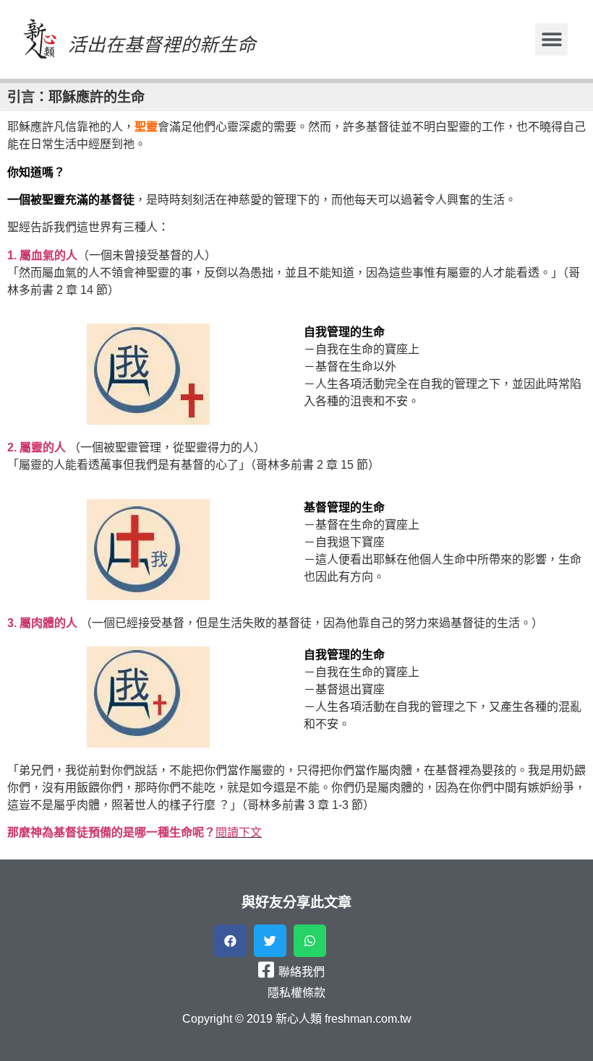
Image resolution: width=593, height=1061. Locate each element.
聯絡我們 (301, 972)
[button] (551, 39)
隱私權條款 (296, 993)
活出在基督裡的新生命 (162, 45)
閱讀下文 (239, 832)
